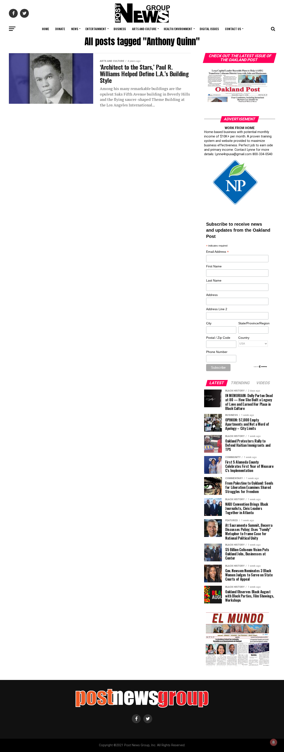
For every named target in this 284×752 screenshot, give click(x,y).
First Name (214, 266)
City (208, 323)
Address (212, 295)
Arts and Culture (144, 28)
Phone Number (216, 352)
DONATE (60, 28)
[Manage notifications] (273, 742)
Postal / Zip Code (218, 337)
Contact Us (233, 28)
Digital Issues (209, 28)
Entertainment (95, 28)
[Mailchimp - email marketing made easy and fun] (260, 367)
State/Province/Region (253, 323)
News (74, 28)
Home (45, 28)
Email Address (217, 252)
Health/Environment (178, 28)
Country (243, 337)
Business (120, 28)
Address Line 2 (216, 309)
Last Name (213, 280)
